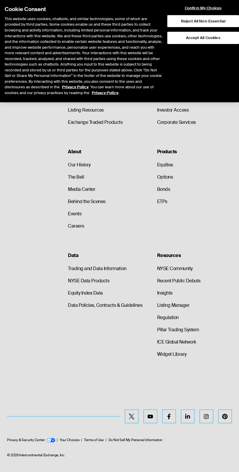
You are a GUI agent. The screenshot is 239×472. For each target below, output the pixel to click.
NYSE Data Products (88, 281)
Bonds (163, 189)
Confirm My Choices (203, 8)
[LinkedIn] (188, 416)
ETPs (162, 201)
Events (74, 214)
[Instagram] (206, 416)
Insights (165, 293)
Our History (79, 165)
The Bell (76, 177)
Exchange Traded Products (95, 122)
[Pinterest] (225, 416)
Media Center (81, 189)
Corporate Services (176, 122)
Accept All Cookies (203, 37)
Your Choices (69, 440)
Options (165, 177)
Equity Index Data (85, 293)
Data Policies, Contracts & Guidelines (105, 305)
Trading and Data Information (97, 268)
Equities (165, 165)
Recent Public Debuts (179, 281)
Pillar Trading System (178, 330)
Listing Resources (86, 110)
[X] (132, 416)
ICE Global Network (176, 342)
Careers (76, 226)
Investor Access (173, 110)
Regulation (168, 317)
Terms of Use (93, 440)
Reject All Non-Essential (203, 21)
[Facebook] (169, 416)
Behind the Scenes (87, 201)
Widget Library (172, 354)
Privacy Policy (75, 86)
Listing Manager (173, 305)
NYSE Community (175, 268)
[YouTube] (150, 416)
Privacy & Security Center (26, 440)
